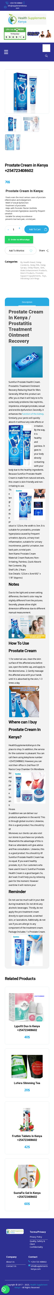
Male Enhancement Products (33, 270)
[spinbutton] (14, 229)
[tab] (27, 302)
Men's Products (27, 273)
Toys (44, 275)
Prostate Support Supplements (31, 274)
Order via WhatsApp (20, 239)
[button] (19, 229)
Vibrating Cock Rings (29, 278)
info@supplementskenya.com (17, 7)
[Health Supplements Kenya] (16, 1231)
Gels (42, 267)
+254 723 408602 (16, 3)
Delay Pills (34, 265)
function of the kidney (32, 413)
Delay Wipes (33, 267)
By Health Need (27, 262)
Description (27, 302)
